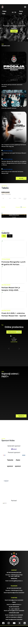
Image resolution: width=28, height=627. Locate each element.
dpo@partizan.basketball (15, 619)
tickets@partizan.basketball (15, 600)
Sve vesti (21, 178)
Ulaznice (14, 31)
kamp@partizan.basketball (16, 615)
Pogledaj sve (21, 415)
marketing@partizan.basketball (15, 610)
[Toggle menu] (25, 7)
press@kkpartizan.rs (15, 604)
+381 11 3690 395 (15, 576)
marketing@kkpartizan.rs (16, 580)
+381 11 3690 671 (15, 609)
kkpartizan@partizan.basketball (15, 592)
